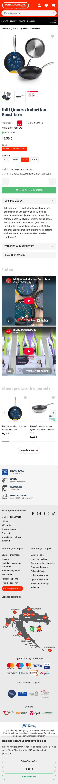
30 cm (34, 160)
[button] (53, 413)
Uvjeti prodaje (37, 555)
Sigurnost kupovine (40, 567)
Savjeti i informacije (11, 555)
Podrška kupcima (10, 579)
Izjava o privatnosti (39, 579)
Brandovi (6, 533)
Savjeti (22, 21)
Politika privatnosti (39, 575)
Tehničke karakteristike (19, 246)
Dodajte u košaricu (31, 190)
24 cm (15, 160)
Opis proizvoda (14, 201)
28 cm (24, 160)
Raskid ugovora (10, 588)
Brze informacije (15, 255)
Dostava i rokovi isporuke (43, 563)
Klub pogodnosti (9, 529)
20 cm (5, 160)
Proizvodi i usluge (39, 559)
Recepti (13, 21)
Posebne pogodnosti (11, 570)
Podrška (31, 21)
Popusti (4, 21)
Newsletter (7, 574)
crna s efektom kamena (14, 149)
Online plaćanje (38, 571)
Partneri (5, 521)
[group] (29, 60)
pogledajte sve (27, 450)
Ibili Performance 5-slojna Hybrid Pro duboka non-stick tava (42, 429)
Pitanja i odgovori (10, 583)
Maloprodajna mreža (11, 517)
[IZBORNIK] (53, 20)
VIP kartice (7, 525)
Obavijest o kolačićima (24, 750)
